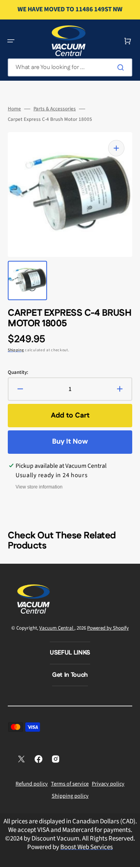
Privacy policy (108, 784)
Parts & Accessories (54, 109)
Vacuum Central (56, 628)
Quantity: (18, 372)
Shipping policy (70, 796)
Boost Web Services (86, 847)
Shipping (16, 350)
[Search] (122, 67)
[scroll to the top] (130, 857)
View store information (39, 487)
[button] (10, 41)
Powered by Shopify (108, 628)
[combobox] (70, 67)
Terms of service (70, 784)
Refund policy (32, 784)
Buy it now (70, 442)
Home (14, 109)
